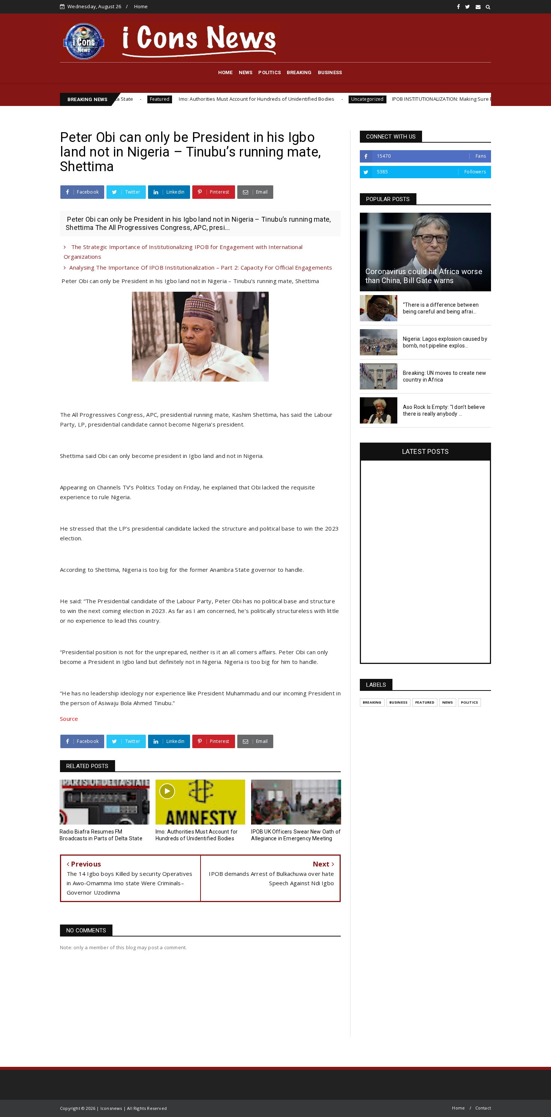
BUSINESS (330, 72)
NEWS (246, 72)
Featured (120, 99)
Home (141, 6)
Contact (483, 1108)
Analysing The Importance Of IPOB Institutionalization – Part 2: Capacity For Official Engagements (200, 267)
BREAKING (299, 72)
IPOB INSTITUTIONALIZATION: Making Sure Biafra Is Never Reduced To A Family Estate (451, 98)
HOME (225, 72)
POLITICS (269, 72)
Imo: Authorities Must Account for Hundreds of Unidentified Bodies (216, 98)
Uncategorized (327, 99)
